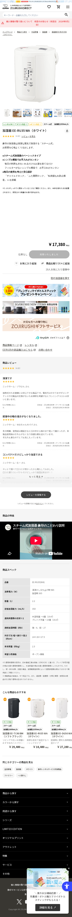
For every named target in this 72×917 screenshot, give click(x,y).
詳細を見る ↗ (47, 907)
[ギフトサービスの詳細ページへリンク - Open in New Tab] (36, 324)
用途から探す (10, 811)
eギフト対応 (34, 124)
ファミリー (8, 775)
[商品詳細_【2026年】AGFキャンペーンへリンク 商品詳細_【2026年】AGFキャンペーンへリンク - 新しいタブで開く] (36, 290)
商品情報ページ (11, 345)
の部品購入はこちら (18, 349)
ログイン (39, 503)
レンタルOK (8, 124)
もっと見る (35, 476)
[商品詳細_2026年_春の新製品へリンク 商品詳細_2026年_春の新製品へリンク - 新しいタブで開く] (36, 307)
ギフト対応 (21, 124)
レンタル (29, 345)
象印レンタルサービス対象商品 (49, 769)
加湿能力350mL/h (61, 124)
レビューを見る (28, 136)
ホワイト (29, 769)
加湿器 (18, 769)
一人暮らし (22, 775)
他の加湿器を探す (60, 278)
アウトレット (10, 847)
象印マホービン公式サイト (19, 889)
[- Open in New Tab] (19, 903)
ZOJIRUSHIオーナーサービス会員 (56, 405)
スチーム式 (48, 124)
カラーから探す (11, 802)
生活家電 (7, 769)
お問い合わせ (45, 349)
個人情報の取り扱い (20, 884)
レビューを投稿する (36, 494)
